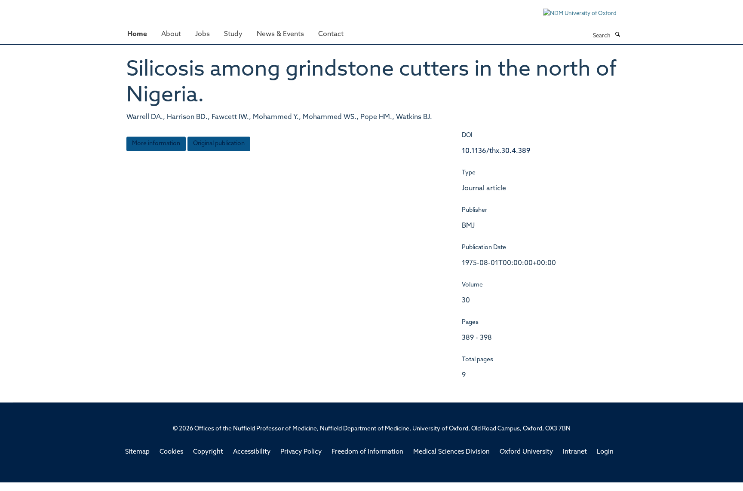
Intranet (575, 452)
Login (605, 452)
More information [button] (156, 143)
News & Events (280, 34)
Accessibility (251, 452)
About (171, 34)
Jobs (202, 34)
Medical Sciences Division (451, 452)
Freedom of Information (367, 452)
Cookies (171, 452)
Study (233, 34)
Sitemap (137, 452)
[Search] (617, 35)
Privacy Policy (301, 452)
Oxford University (526, 452)
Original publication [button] (219, 143)
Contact (331, 34)
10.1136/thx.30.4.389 (496, 151)
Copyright (208, 452)
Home (137, 34)
